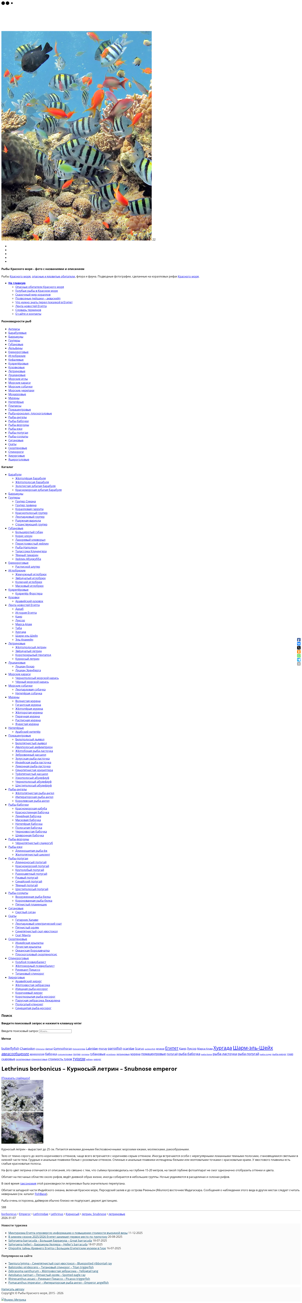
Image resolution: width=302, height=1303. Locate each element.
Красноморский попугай (32, 866)
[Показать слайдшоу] (15, 1078)
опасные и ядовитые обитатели (53, 276)
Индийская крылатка (29, 943)
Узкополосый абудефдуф (32, 778)
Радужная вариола (28, 520)
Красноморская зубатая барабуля (38, 490)
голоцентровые (64, 1054)
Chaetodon (27, 1048)
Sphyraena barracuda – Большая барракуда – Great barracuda (50, 1240)
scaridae (128, 1048)
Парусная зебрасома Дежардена (37, 1000)
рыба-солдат (266, 1054)
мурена (135, 1054)
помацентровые (153, 1054)
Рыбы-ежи (15, 429)
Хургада (20, 632)
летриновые (123, 1054)
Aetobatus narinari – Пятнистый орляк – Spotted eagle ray (46, 1275)
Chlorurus (40, 1049)
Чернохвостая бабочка (31, 831)
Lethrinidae (40, 1214)
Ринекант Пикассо (27, 970)
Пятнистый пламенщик (31, 904)
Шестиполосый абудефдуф (33, 785)
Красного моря (20, 276)
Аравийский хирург (28, 981)
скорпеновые (23, 1059)
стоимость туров (60, 1059)
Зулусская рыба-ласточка (32, 758)
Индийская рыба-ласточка (33, 762)
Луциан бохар (24, 666)
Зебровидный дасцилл (30, 755)
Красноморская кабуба (31, 808)
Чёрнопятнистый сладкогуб (34, 843)
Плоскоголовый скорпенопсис (36, 954)
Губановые (15, 344)
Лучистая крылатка (28, 947)
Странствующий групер (31, 524)
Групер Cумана (25, 501)
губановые (98, 1054)
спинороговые (39, 1059)
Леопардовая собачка (30, 689)
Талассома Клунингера (31, 551)
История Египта (26, 613)
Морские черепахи (21, 390)
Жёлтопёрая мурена (29, 709)
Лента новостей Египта (31, 306)
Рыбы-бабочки (18, 421)
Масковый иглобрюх (29, 586)
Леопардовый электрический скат (38, 924)
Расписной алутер (27, 567)
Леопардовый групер (30, 517)
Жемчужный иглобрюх (30, 574)
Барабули (14, 474)
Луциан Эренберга (28, 670)
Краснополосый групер (31, 513)
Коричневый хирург (29, 993)
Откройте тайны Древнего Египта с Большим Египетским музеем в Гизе (57, 1248)
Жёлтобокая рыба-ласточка (34, 751)
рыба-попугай (248, 1054)
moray (103, 1048)
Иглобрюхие (17, 356)
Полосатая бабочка (28, 828)
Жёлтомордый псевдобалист (35, 966)
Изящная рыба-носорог (31, 989)
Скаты (12, 444)
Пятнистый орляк (27, 927)
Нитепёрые (16, 402)
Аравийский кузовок (29, 601)
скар (290, 1054)
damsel (49, 1048)
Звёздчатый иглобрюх (30, 578)
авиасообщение (15, 1053)
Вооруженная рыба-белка (33, 897)
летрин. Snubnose (94, 1214)
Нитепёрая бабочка (28, 824)
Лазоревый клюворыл (30, 540)
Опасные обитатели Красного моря (39, 287)
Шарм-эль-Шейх (26, 636)
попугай (172, 1054)
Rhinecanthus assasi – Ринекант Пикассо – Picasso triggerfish (49, 1279)
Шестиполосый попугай (31, 889)
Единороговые (18, 352)
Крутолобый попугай (29, 870)
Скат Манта (23, 935)
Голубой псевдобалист (30, 962)
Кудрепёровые (18, 363)
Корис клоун (23, 536)
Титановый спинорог (29, 973)
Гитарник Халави (26, 920)
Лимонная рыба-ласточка (33, 766)
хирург (97, 1059)
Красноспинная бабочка (32, 812)
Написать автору (12, 1289)
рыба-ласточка (225, 1053)
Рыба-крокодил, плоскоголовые (30, 413)
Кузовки (13, 597)
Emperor (25, 1214)
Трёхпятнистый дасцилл (31, 774)
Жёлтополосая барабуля (32, 482)
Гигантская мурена (28, 705)
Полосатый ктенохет (29, 1004)
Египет (171, 1048)
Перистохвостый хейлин (32, 543)
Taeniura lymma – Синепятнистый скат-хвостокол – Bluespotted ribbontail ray (60, 1263)
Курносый (72, 1214)
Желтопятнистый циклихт (32, 854)
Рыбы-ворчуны (18, 425)
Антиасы (14, 329)
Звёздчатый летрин (28, 651)
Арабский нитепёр (28, 732)
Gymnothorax (62, 1048)
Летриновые (16, 371)
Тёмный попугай (26, 885)
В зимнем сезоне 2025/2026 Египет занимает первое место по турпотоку (57, 1237)
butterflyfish (10, 1048)
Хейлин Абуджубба (28, 559)
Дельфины (15, 348)
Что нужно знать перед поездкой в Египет (44, 302)
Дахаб (19, 609)
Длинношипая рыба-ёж (31, 851)
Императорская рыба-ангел (34, 797)
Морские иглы (18, 379)
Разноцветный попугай (31, 874)
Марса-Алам (23, 624)
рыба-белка (206, 1054)
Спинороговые (18, 958)
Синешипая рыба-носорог (33, 1008)
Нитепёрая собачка (28, 693)
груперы (85, 1054)
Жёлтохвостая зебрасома (32, 985)
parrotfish (115, 1048)
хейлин (89, 1059)
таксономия (28, 1183)
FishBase (40, 1194)
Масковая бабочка (28, 820)
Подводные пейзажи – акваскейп (37, 298)
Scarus (139, 1048)
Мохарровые (17, 394)
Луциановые (17, 375)
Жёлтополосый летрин (30, 647)
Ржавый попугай (26, 877)
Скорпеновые (17, 448)
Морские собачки (20, 386)
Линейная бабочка (28, 816)
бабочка (51, 1054)
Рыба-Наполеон (26, 547)
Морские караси (19, 383)
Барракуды (15, 337)
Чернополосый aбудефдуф (33, 782)
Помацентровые (19, 409)
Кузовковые (16, 367)
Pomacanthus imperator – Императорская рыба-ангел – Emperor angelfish (58, 1283)
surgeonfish (150, 1049)
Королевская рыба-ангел (32, 801)
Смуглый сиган (25, 912)
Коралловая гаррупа (29, 509)
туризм (79, 1058)
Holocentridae (79, 1049)
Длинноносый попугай (30, 862)
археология (37, 1054)
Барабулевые (17, 333)
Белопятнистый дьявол (31, 743)
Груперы (14, 340)
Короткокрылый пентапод (33, 655)
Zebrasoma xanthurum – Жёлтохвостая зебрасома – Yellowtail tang (53, 1271)
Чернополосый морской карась (37, 678)
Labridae (92, 1048)
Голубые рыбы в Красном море (36, 291)
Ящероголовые (18, 459)
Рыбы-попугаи (18, 433)
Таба (18, 628)
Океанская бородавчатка (32, 950)
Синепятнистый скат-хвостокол (36, 931)
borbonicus (9, 1214)
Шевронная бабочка (29, 835)
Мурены (13, 398)
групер (77, 1054)
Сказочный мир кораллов (33, 294)
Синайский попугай (28, 881)
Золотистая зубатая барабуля (35, 486)
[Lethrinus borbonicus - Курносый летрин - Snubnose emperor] (22, 1110)
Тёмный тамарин (26, 555)
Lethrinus (57, 1214)
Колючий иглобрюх (28, 582)
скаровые (8, 1059)
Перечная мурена (27, 716)
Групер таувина (26, 505)
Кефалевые (16, 360)
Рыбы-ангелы (17, 417)
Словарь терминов (28, 310)
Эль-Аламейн (24, 639)
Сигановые (15, 440)
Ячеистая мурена (27, 724)
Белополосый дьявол (29, 739)
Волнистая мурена (28, 701)
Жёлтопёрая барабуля (30, 478)
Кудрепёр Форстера (28, 593)
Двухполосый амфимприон (34, 747)
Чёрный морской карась (32, 682)
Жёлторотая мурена (29, 712)
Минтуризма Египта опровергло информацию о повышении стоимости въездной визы (68, 1233)
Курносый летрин (27, 659)
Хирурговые (16, 456)
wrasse (160, 1048)
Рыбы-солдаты (18, 436)
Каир (18, 616)
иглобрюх (111, 1054)
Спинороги (16, 452)
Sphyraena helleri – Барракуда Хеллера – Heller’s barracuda (48, 1244)
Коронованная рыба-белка (33, 901)
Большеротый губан (29, 532)
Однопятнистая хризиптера (34, 770)
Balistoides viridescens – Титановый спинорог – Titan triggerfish (51, 1267)
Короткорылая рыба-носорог (35, 996)
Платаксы (14, 406)
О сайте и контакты (28, 314)
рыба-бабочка (189, 1054)
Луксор (20, 620)
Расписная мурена (28, 720)
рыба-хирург (279, 1054)
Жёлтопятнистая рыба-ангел (34, 793)
